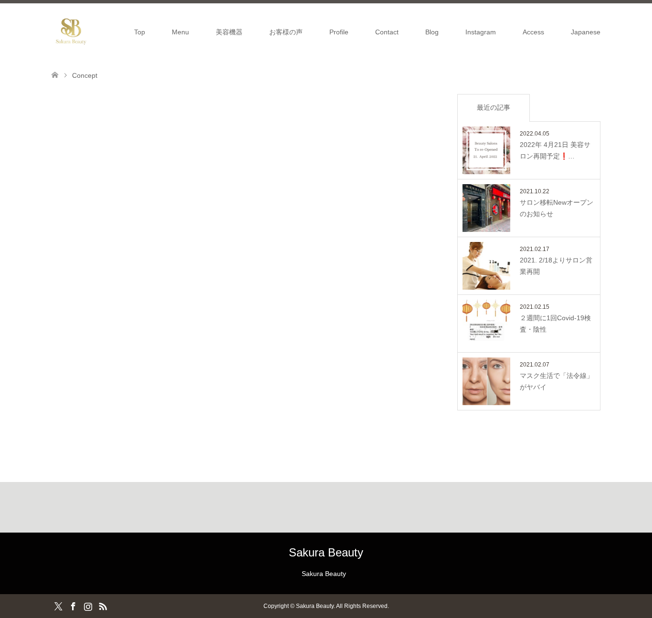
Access (533, 32)
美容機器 (229, 32)
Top (139, 32)
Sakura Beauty (326, 552)
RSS (102, 605)
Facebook (73, 605)
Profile (338, 32)
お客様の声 (286, 32)
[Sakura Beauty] (71, 31)
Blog (432, 32)
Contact (387, 32)
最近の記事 (493, 107)
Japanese (585, 32)
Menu (180, 32)
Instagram (480, 32)
